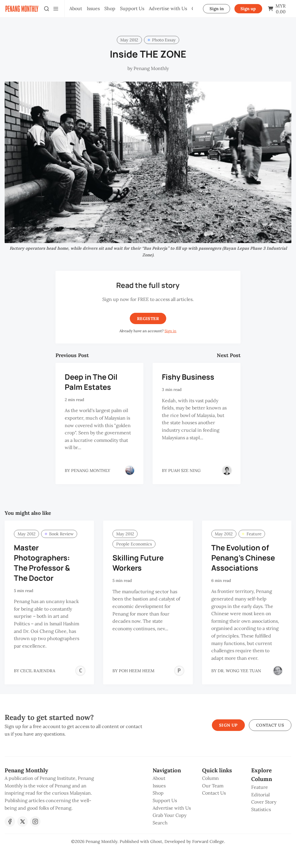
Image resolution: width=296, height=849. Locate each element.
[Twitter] (22, 821)
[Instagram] (35, 821)
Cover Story (263, 802)
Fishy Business (188, 377)
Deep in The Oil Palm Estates (91, 382)
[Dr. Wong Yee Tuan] (277, 670)
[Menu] (56, 8)
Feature (254, 533)
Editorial (260, 794)
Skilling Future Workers (138, 563)
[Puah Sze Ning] (227, 470)
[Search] (46, 9)
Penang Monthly (101, 841)
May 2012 (129, 40)
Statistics (261, 809)
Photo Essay (164, 40)
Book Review (61, 533)
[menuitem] (75, 8)
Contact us (270, 725)
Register (148, 318)
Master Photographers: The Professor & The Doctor (42, 563)
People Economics (134, 544)
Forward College (208, 841)
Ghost (156, 841)
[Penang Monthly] (129, 470)
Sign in (217, 8)
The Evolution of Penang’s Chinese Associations (243, 558)
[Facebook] (10, 821)
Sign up (248, 8)
